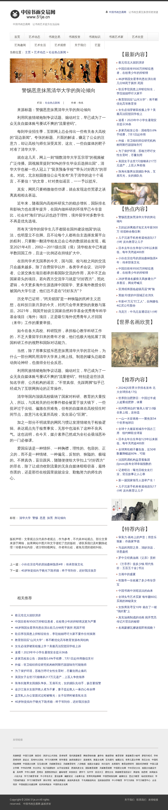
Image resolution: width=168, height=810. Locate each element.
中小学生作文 (46, 776)
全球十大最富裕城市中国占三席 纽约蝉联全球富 (136, 431)
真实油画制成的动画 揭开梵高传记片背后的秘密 (137, 619)
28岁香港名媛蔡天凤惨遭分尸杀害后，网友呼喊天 (136, 281)
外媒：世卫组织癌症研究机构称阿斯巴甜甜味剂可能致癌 (51, 665)
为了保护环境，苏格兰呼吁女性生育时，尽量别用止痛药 (51, 671)
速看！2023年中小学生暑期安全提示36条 (41, 652)
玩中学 (90, 772)
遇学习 (82, 772)
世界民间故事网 (94, 776)
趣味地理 (63, 772)
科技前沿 (73, 772)
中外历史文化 (134, 767)
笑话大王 (99, 772)
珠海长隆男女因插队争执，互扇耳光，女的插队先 (136, 173)
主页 (28, 52)
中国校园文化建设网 (28, 784)
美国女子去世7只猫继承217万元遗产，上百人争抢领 (137, 163)
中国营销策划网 (110, 776)
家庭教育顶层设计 (123, 772)
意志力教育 (134, 776)
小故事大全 (80, 776)
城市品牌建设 (59, 780)
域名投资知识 (147, 776)
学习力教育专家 (31, 776)
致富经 (38, 755)
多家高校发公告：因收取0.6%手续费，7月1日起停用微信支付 (54, 658)
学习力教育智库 (34, 780)
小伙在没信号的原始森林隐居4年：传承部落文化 (52, 564)
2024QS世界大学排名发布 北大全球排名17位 (136, 390)
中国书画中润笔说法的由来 (135, 590)
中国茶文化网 (120, 767)
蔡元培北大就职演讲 (28, 615)
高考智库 (63, 755)
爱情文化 (109, 772)
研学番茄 (63, 759)
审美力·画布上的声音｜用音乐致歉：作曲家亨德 (137, 539)
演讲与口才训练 (50, 755)
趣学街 (101, 755)
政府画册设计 (75, 759)
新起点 (26, 759)
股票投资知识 (51, 772)
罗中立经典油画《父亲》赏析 (137, 558)
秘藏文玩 (120, 759)
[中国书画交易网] (33, 14)
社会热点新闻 (57, 52)
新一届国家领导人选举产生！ (137, 480)
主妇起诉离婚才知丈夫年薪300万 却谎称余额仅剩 (137, 229)
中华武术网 (26, 767)
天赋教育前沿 (55, 763)
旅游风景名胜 (73, 780)
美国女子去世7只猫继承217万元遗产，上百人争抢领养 (50, 677)
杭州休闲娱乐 (45, 784)
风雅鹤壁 (17, 755)
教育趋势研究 (128, 763)
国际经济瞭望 (142, 763)
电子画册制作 (49, 767)
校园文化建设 (93, 763)
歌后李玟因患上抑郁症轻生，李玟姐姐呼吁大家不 (136, 91)
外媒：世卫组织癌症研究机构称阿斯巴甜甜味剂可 (136, 143)
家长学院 (47, 780)
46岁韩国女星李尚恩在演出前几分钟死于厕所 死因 (136, 81)
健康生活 (123, 776)
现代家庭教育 (75, 755)
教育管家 (120, 755)
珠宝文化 (146, 759)
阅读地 (136, 772)
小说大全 (18, 776)
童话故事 (58, 776)
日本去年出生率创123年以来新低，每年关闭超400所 (137, 250)
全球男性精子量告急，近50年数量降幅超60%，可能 (136, 451)
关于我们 (129, 799)
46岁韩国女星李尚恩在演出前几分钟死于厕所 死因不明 (50, 627)
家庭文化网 (98, 759)
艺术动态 (39, 52)
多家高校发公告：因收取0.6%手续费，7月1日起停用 (137, 132)
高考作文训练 (37, 759)
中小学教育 (117, 780)
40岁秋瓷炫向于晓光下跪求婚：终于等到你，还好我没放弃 (58, 570)
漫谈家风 (87, 759)
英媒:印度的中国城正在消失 (136, 295)
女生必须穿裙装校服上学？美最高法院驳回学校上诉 (48, 646)
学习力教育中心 (143, 780)
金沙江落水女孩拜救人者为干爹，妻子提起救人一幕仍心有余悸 (55, 689)
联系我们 (141, 799)
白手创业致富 (63, 767)
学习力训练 (129, 780)
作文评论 (37, 767)
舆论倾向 (60, 518)
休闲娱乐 (153, 772)
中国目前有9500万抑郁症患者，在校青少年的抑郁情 (135, 71)
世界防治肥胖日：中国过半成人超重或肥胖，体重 (136, 400)
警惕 (35, 518)
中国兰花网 (28, 755)
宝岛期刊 (110, 759)
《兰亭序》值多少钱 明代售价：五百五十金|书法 (135, 566)
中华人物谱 (30, 772)
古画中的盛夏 (127, 574)
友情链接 (153, 799)
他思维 (144, 772)
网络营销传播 (89, 755)
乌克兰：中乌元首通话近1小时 (137, 312)
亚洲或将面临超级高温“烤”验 (136, 289)
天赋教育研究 (69, 763)
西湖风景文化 (77, 767)
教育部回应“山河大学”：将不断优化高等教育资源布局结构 (52, 640)
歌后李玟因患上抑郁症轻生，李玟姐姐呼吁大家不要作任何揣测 (55, 634)
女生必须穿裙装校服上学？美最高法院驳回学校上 (136, 112)
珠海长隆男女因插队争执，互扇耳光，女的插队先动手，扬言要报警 (58, 683)
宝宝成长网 (42, 763)
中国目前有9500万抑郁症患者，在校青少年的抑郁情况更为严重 (55, 621)
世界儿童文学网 (133, 759)
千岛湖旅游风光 (89, 780)
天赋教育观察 (106, 767)
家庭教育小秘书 (133, 755)
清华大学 (25, 518)
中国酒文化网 (29, 763)
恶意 (42, 518)
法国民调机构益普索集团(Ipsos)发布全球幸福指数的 (134, 462)
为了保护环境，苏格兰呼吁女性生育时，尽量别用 (136, 153)
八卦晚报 (81, 763)
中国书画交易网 (117, 12)
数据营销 (110, 755)
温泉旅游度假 (104, 780)
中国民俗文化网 (60, 784)
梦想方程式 (147, 755)
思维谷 (40, 772)
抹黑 (50, 518)
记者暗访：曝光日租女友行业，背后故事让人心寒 (135, 472)
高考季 (20, 772)
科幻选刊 (106, 763)
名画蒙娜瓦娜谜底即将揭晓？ (137, 627)
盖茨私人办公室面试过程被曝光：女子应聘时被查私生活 (51, 695)
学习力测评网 (51, 759)
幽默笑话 (69, 776)
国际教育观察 (91, 767)
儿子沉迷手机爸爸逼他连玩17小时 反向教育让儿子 (136, 240)
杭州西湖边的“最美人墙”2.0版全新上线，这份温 (136, 410)
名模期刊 (116, 763)
